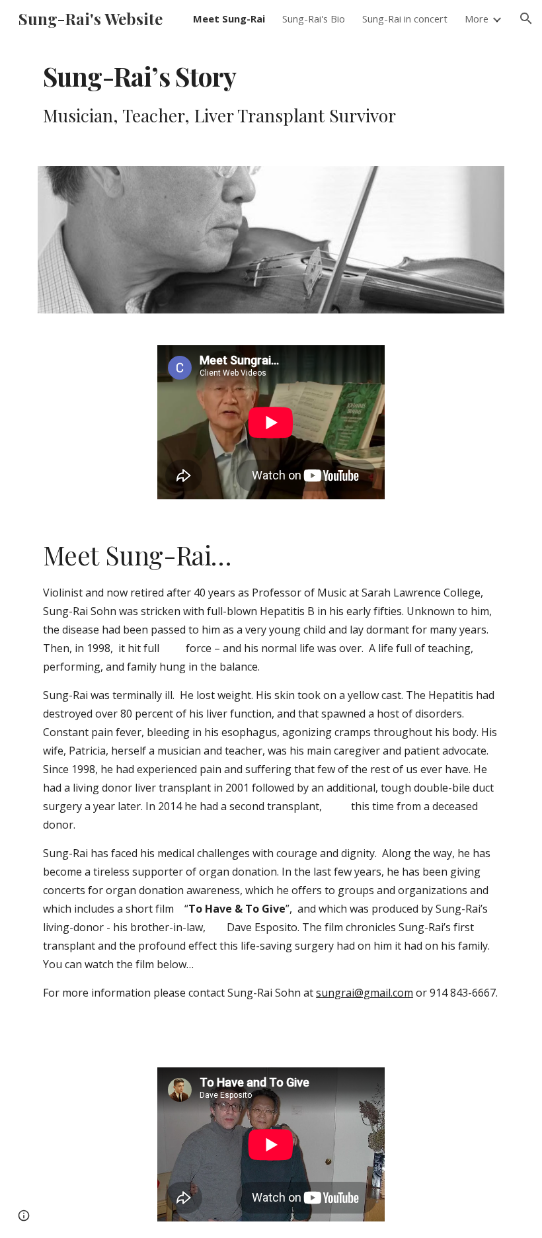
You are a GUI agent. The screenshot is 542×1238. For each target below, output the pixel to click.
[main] (251, 93)
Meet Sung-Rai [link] (229, 18)
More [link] (476, 18)
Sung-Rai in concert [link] (404, 18)
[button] (526, 18)
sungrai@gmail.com (364, 992)
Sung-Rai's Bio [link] (313, 18)
